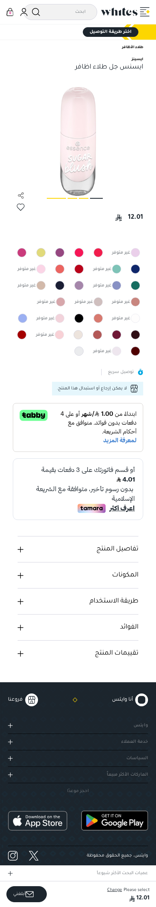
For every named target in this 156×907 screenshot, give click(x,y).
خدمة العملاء (134, 742)
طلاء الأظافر (132, 48)
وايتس (141, 725)
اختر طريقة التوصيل (111, 32)
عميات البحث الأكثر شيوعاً (122, 873)
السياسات (137, 758)
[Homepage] (119, 12)
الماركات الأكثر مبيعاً (127, 774)
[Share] (21, 195)
